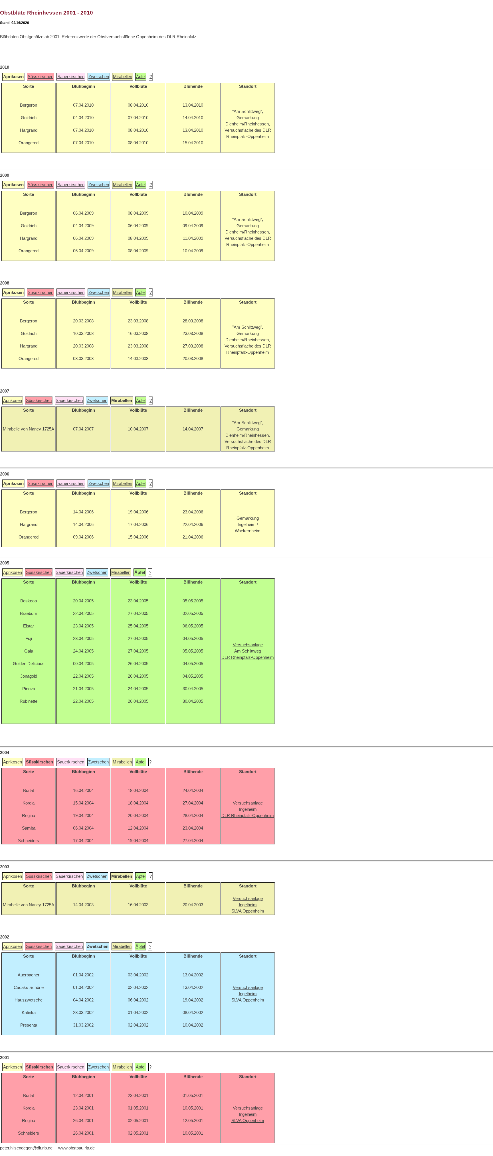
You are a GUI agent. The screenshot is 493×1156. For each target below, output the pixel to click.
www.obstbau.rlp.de (76, 1148)
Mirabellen (122, 76)
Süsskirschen (40, 76)
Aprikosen (12, 400)
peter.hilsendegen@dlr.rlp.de (26, 1148)
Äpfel (141, 76)
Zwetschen (98, 76)
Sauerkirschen (70, 76)
